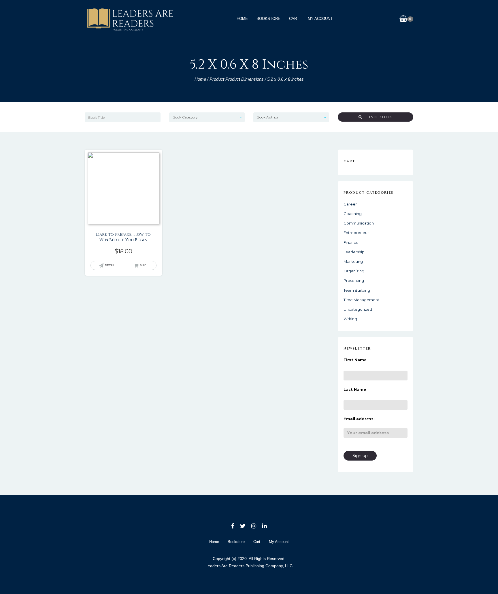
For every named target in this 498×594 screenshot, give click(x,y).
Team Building (357, 290)
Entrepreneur (356, 232)
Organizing (354, 271)
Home (242, 18)
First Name (355, 359)
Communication (359, 223)
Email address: (359, 418)
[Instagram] (253, 526)
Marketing (353, 261)
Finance (351, 242)
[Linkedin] (264, 526)
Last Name (355, 389)
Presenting (354, 280)
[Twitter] (243, 526)
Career (350, 204)
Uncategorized (358, 309)
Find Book (377, 117)
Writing (350, 318)
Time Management (361, 299)
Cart (294, 18)
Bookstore (268, 18)
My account (320, 18)
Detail (110, 265)
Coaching (353, 213)
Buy (143, 265)
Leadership (354, 252)
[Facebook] (232, 526)
